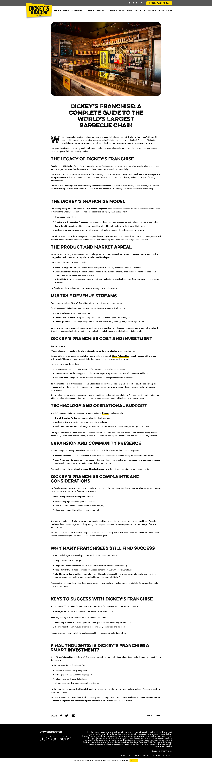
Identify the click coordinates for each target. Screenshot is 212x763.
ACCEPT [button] (133, 760)
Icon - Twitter (55, 738)
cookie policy (124, 760)
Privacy (136, 755)
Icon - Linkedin (68, 738)
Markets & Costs (115, 10)
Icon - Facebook (42, 738)
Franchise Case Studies (160, 10)
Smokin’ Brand (61, 10)
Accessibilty (167, 755)
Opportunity (78, 10)
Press (129, 10)
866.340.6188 (135, 3)
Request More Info (159, 3)
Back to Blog (154, 715)
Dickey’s (105, 413)
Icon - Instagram (49, 738)
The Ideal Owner (95, 10)
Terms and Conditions (151, 755)
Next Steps (140, 10)
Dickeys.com (125, 755)
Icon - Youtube (61, 738)
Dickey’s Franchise (39, 11)
